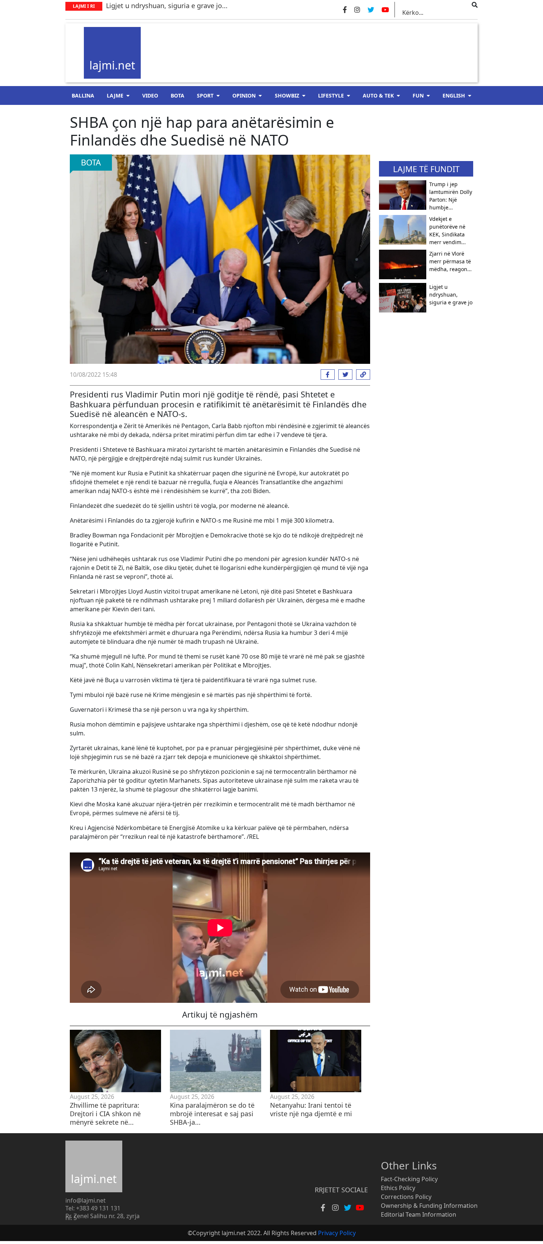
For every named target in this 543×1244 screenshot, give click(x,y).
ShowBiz (287, 95)
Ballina (83, 95)
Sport (205, 95)
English (454, 95)
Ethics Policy (398, 1188)
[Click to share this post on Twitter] (343, 374)
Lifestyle (331, 95)
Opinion (244, 95)
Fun (418, 95)
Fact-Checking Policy (409, 1179)
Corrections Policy (406, 1197)
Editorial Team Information (418, 1214)
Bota (177, 95)
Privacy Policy (337, 1233)
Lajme (115, 95)
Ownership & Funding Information (429, 1206)
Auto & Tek (378, 95)
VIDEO (150, 95)
